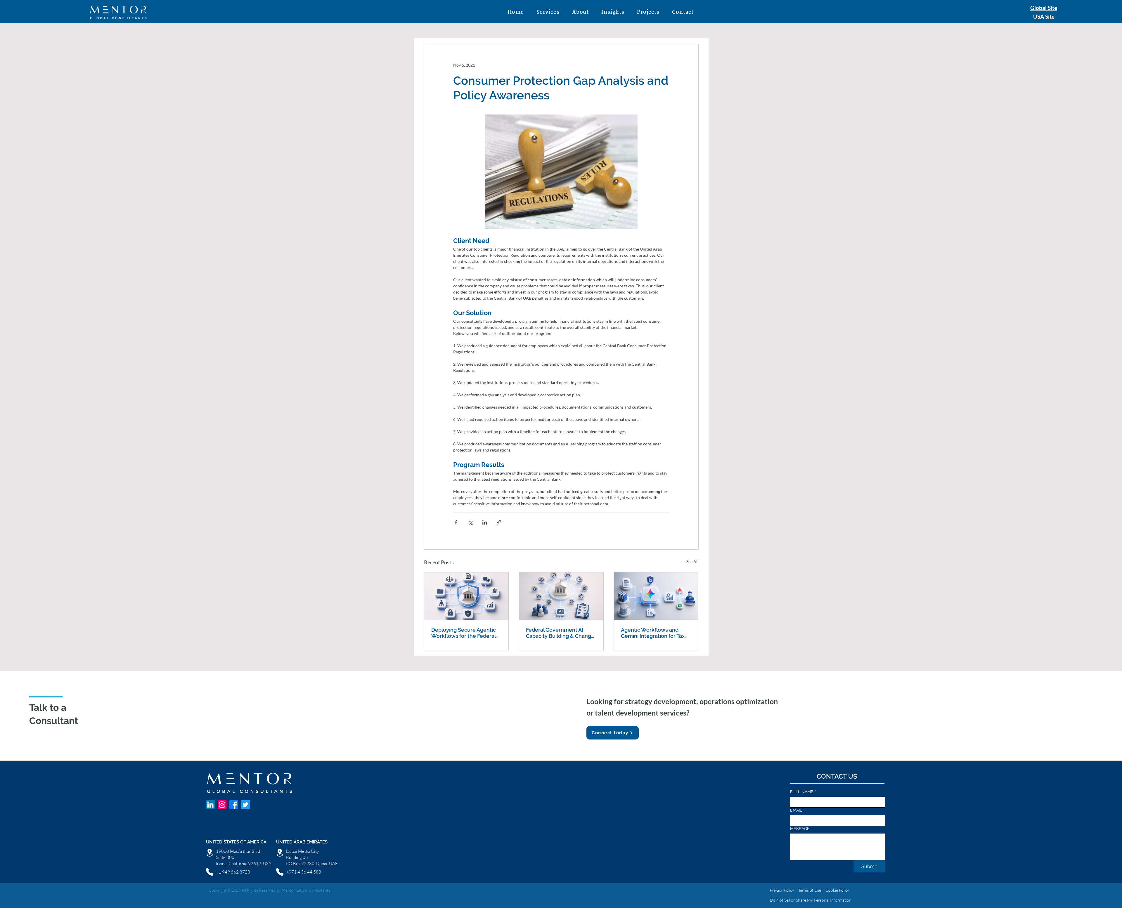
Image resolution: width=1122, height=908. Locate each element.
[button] (548, 12)
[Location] (209, 852)
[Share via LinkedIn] (484, 522)
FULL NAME (803, 791)
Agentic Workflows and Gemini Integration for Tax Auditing (653, 633)
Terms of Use (809, 890)
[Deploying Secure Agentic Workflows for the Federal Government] (466, 596)
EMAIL (797, 810)
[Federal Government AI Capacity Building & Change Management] (561, 596)
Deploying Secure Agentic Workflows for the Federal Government (463, 633)
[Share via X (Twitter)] (470, 522)
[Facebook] (233, 804)
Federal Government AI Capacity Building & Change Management (560, 633)
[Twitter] (245, 804)
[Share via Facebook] (456, 522)
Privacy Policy (782, 890)
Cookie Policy (837, 890)
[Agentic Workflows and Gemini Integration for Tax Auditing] (656, 596)
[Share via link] (499, 522)
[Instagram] (222, 804)
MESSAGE (800, 828)
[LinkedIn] (210, 804)
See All (692, 561)
